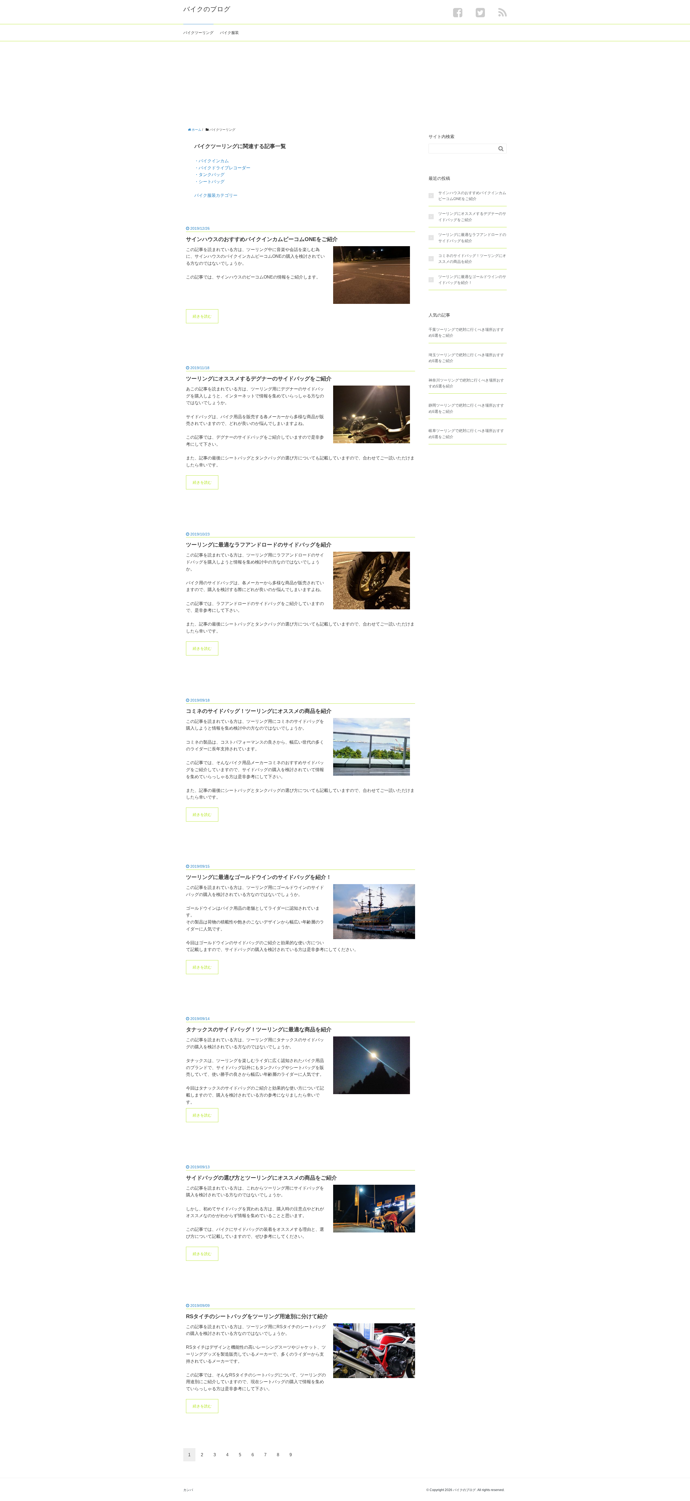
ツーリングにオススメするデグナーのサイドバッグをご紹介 (259, 379)
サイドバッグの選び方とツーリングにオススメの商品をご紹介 (261, 1178)
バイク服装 (229, 32)
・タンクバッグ (209, 174)
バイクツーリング (198, 32)
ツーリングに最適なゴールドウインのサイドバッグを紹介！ (259, 877)
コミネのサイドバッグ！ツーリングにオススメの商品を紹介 (259, 711)
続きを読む (202, 316)
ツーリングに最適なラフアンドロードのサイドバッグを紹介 (259, 545)
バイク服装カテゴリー (215, 195)
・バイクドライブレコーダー (222, 168)
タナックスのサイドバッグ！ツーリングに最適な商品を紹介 (259, 1029)
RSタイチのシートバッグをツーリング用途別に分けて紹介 (257, 1316)
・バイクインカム (211, 161)
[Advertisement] (345, 81)
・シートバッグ (209, 181)
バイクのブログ (206, 9)
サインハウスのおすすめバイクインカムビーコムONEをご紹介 (262, 239)
